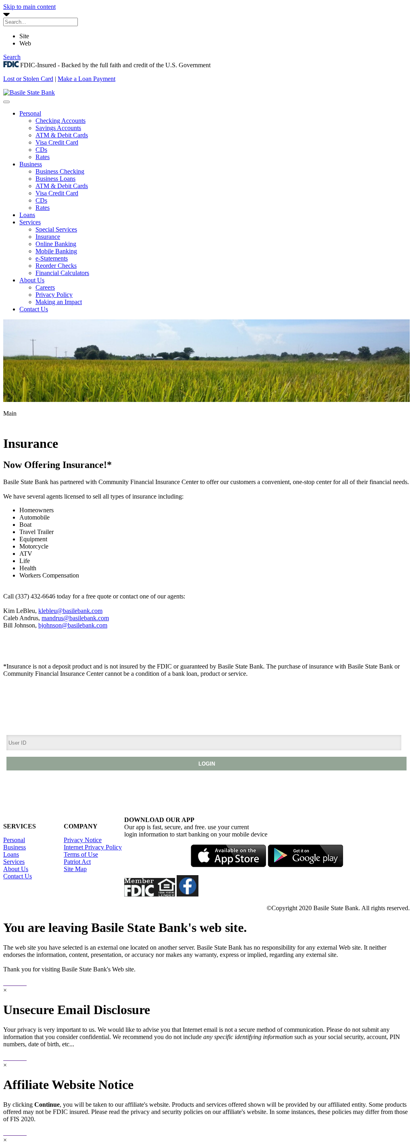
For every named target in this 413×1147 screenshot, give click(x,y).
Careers (45, 287)
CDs (41, 149)
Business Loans (55, 178)
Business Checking (59, 171)
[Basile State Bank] (29, 92)
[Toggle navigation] (6, 102)
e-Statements (51, 258)
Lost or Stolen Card (28, 78)
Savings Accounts (58, 127)
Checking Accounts (60, 120)
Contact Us (33, 309)
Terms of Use (81, 854)
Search (12, 57)
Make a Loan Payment (86, 78)
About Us (31, 280)
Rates (42, 156)
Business (30, 164)
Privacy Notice (83, 839)
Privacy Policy (54, 294)
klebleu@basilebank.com (70, 610)
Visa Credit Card (56, 142)
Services (30, 222)
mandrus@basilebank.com (75, 618)
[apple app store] (228, 864)
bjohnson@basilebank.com (72, 625)
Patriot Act (77, 861)
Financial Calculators (62, 272)
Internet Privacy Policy (93, 847)
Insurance (47, 236)
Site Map (75, 868)
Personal (30, 113)
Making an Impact (58, 301)
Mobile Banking (56, 251)
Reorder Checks (56, 265)
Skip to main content (29, 6)
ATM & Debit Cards (61, 135)
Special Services (56, 229)
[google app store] (305, 864)
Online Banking (55, 243)
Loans (27, 214)
